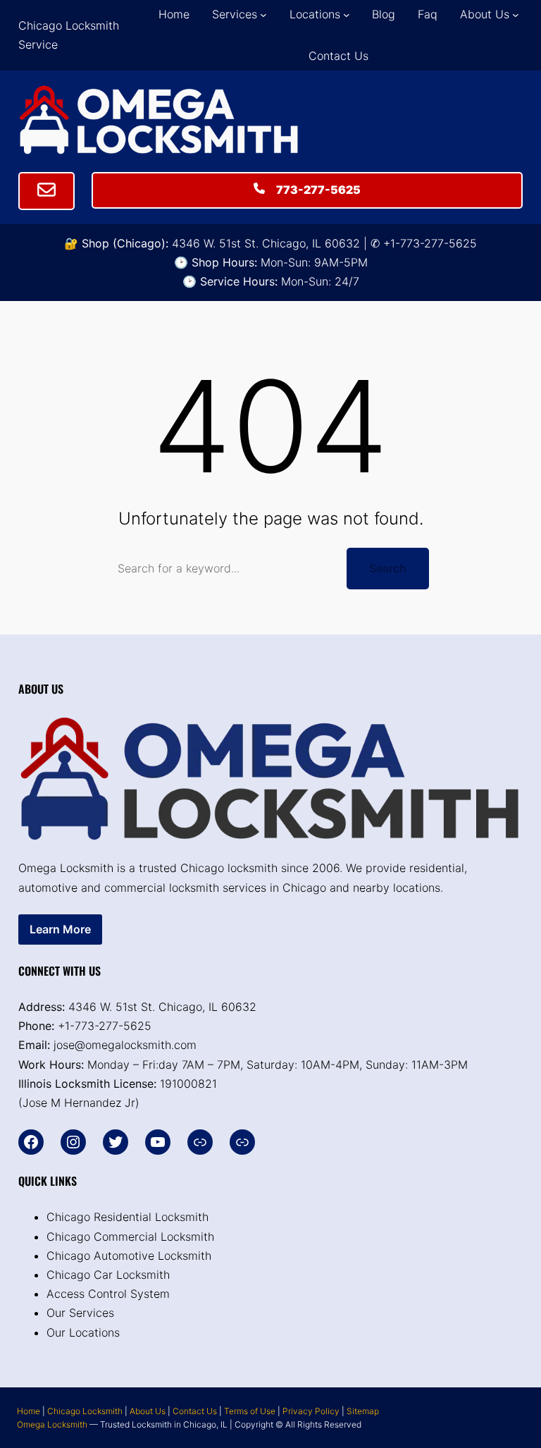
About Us (148, 1411)
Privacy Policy (311, 1411)
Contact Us (195, 1411)
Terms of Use (249, 1411)
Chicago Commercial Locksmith (130, 1236)
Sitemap (363, 1411)
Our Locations (83, 1332)
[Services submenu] (263, 14)
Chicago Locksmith (85, 1411)
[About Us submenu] (515, 14)
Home (28, 1411)
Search (387, 568)
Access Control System (108, 1294)
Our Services (80, 1313)
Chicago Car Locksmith (108, 1275)
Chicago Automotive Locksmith (128, 1255)
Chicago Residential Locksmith (127, 1217)
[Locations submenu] (346, 14)
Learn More (60, 929)
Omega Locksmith (52, 1424)
